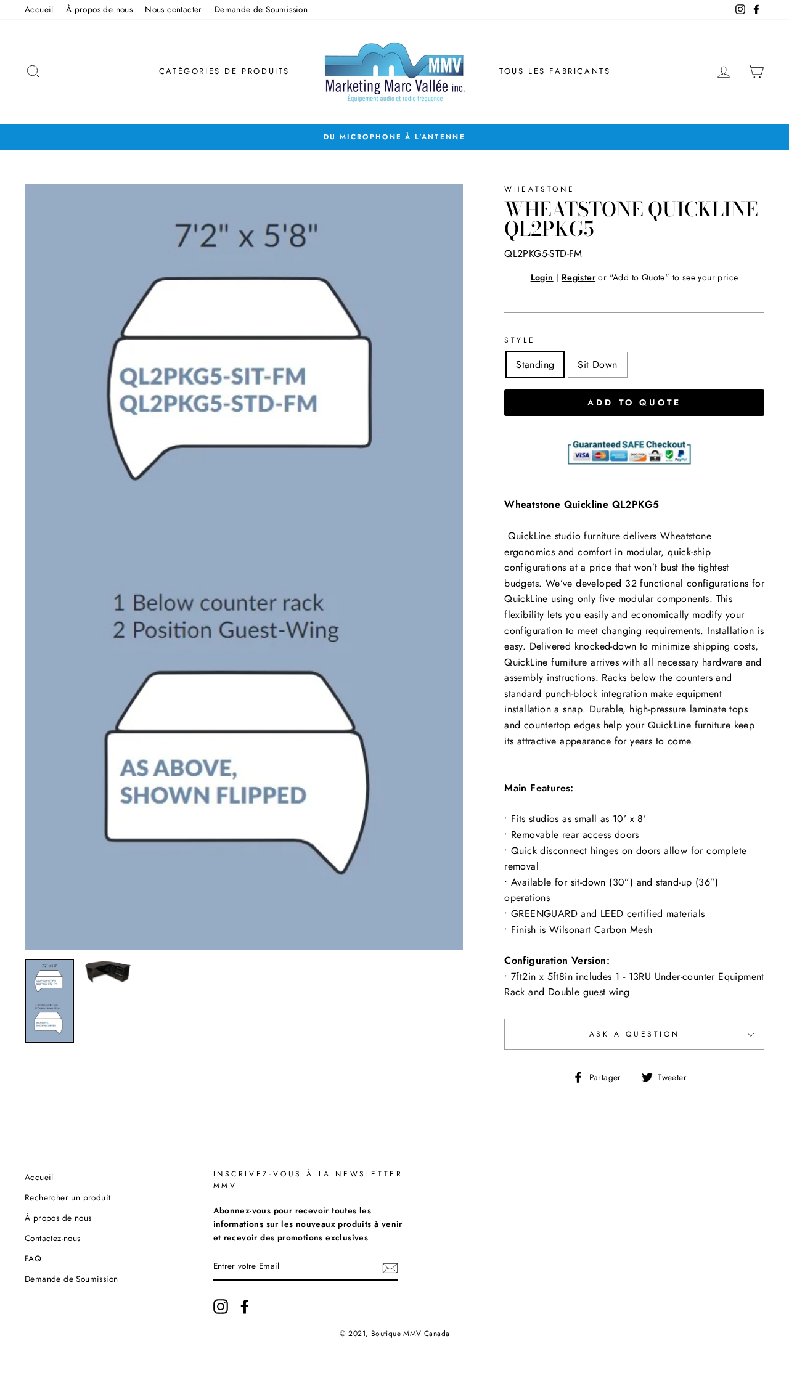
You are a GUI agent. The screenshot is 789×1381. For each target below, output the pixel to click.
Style (519, 340)
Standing (535, 364)
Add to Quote (634, 402)
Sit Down (597, 364)
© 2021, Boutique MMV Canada (395, 1333)
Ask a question (634, 1034)
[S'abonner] (390, 1267)
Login (542, 277)
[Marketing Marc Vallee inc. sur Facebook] (244, 1306)
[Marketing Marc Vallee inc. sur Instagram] (220, 1306)
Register (578, 277)
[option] (394, 137)
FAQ (33, 1258)
